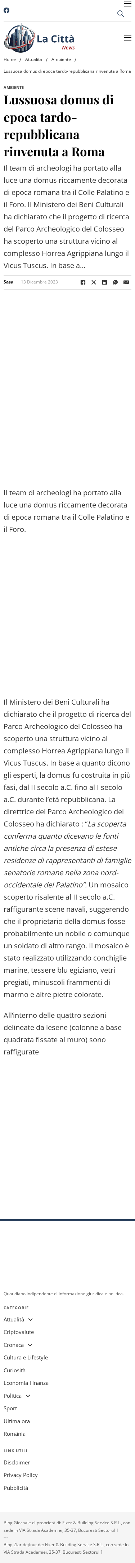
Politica (13, 1395)
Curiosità (15, 1370)
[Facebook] (82, 282)
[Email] (126, 282)
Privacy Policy (21, 1474)
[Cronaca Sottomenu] (30, 1345)
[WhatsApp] (115, 282)
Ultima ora (17, 1421)
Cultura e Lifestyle (26, 1357)
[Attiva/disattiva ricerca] (120, 13)
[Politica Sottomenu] (28, 1395)
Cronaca (14, 1344)
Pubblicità (16, 1487)
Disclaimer (17, 1462)
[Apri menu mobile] (127, 3)
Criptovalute (19, 1331)
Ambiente (61, 59)
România (15, 1433)
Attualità (33, 59)
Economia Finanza (26, 1382)
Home (10, 59)
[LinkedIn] (104, 282)
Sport (10, 1408)
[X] (93, 282)
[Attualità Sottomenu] (30, 1319)
